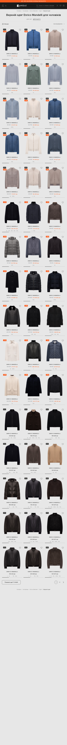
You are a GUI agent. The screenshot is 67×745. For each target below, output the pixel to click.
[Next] (63, 582)
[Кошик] (63, 5)
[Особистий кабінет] (57, 5)
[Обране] (60, 5)
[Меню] (3, 6)
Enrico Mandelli (12, 53)
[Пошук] (6, 6)
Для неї (29, 19)
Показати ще (11, 582)
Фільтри (6, 24)
